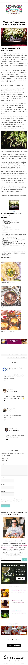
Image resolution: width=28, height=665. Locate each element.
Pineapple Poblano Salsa (7, 282)
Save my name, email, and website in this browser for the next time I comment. (11, 501)
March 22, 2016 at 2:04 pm (12, 391)
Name (3, 478)
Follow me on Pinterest (14, 645)
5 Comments (24, 255)
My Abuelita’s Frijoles (6, 307)
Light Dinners (4, 253)
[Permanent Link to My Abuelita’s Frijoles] (11, 287)
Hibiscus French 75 (17, 600)
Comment (4, 464)
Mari (8, 389)
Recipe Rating (4, 458)
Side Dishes (6, 254)
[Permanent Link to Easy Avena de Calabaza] (11, 311)
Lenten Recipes (21, 252)
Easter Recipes (10, 252)
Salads (18, 253)
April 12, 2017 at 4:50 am (11, 370)
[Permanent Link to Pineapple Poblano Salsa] (11, 262)
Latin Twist (13, 547)
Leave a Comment (21, 592)
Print (14, 211)
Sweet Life (14, 9)
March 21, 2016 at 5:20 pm (12, 410)
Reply (5, 381)
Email (2, 484)
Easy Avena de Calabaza (7, 331)
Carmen (9, 409)
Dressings (3, 252)
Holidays (16, 252)
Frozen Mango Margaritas (18, 590)
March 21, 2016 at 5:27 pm (14, 430)
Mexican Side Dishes (12, 253)
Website (3, 491)
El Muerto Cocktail (17, 611)
